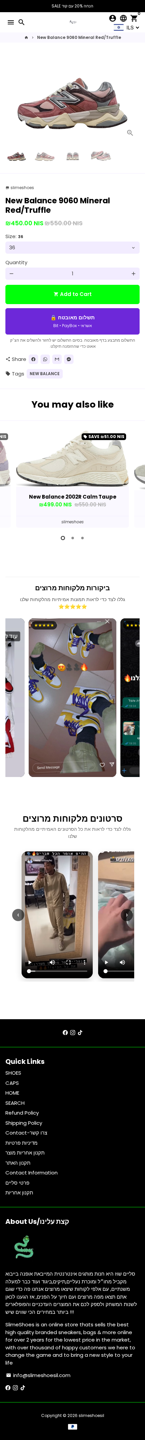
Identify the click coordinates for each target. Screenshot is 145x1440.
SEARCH (15, 1102)
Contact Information (31, 1172)
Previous (11, 478)
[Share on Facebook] (33, 359)
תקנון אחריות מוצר (25, 1152)
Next (133, 98)
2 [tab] (72, 538)
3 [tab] (82, 538)
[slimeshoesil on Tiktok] (80, 1032)
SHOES (13, 1072)
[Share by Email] (57, 359)
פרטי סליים (17, 1182)
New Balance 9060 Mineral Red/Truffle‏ (79, 37)
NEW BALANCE (45, 373)
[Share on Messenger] (69, 359)
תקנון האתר (17, 1162)
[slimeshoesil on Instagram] (72, 1032)
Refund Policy (22, 1112)
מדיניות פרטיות (21, 1142)
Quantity (16, 262)
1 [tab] (62, 538)
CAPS (12, 1083)
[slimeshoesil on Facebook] (65, 1032)
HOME (12, 1092)
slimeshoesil (91, 1415)
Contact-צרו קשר (26, 1132)
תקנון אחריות (19, 1192)
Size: (14, 236)
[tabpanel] (72, 479)
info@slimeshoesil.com (38, 1375)
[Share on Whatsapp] (45, 359)
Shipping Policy (23, 1122)
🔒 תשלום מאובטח (72, 321)
